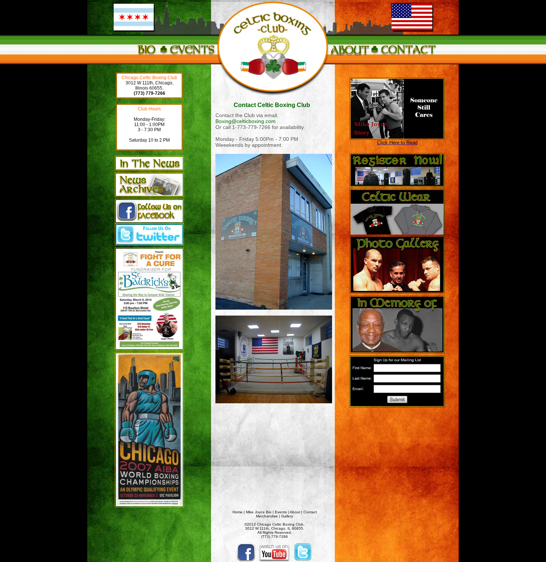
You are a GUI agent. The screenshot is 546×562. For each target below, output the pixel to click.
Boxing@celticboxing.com (245, 121)
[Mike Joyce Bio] (146, 58)
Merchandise (267, 516)
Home (238, 512)
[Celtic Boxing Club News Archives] (149, 197)
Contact (310, 512)
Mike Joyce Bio (259, 512)
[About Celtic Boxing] (350, 58)
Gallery (287, 516)
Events (281, 512)
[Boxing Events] (192, 58)
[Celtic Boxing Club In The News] (149, 169)
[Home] (273, 96)
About (295, 512)
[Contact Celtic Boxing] (408, 58)
